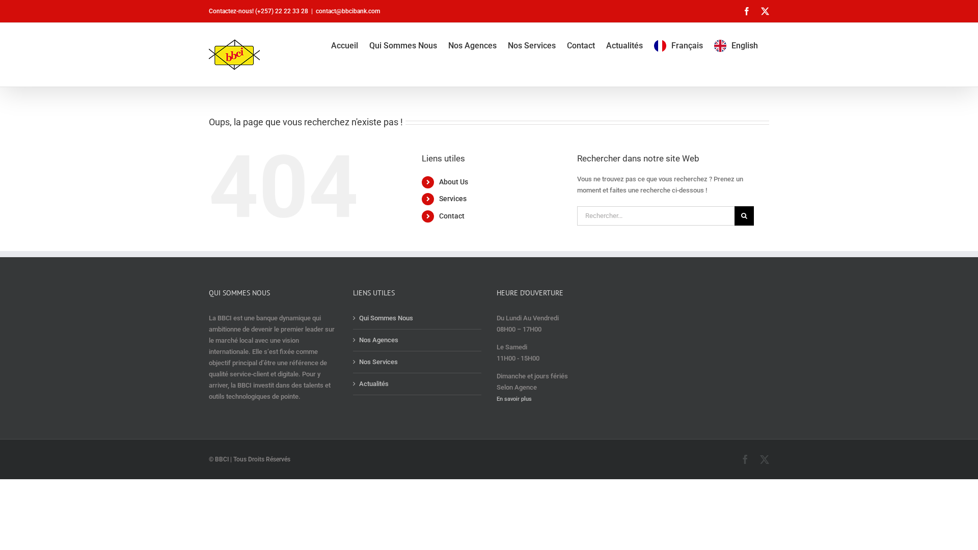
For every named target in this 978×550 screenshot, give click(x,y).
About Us (453, 182)
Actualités (374, 384)
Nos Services (378, 362)
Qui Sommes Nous (386, 318)
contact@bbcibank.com (348, 11)
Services (453, 199)
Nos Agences (378, 340)
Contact (452, 216)
